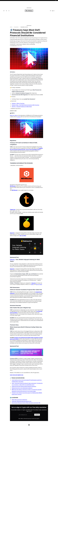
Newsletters (16, 27)
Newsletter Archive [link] (24, 27)
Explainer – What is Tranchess (18, 103)
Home (11, 27)
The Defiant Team (14, 45)
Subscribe (37, 414)
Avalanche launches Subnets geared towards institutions (24, 386)
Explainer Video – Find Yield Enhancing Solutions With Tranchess (25, 105)
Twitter (32, 284)
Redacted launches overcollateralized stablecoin (22, 388)
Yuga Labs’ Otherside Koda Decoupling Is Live (21, 401)
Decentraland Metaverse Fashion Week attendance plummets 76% (26, 402)
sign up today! (39, 284)
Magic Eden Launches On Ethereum (19, 399)
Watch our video (13, 115)
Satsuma (12, 259)
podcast (19, 116)
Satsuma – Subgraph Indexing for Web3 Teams (22, 106)
